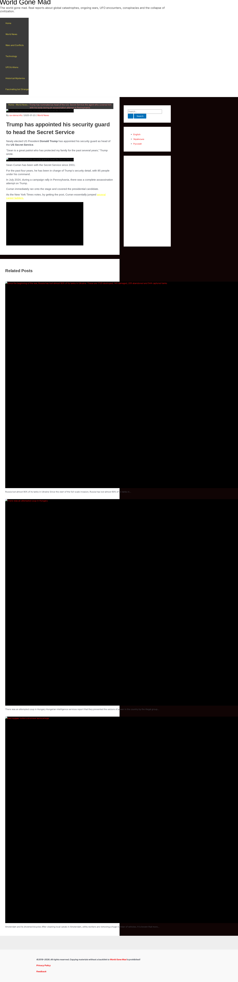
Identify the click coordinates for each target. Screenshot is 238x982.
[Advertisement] (147, 201)
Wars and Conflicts (15, 45)
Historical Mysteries (15, 78)
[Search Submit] (130, 116)
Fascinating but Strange (17, 89)
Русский (137, 143)
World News (11, 34)
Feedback (41, 971)
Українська (138, 139)
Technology (11, 56)
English (136, 134)
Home (8, 23)
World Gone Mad (118, 959)
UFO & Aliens (12, 67)
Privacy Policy (43, 965)
